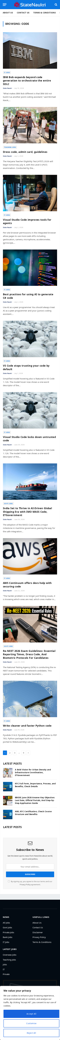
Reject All (31, 1033)
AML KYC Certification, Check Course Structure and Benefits (33, 813)
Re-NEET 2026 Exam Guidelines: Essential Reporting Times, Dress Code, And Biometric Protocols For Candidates (29, 654)
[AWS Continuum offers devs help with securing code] (30, 556)
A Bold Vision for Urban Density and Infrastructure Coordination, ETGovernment (33, 772)
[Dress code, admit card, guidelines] (30, 125)
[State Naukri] (30, 4)
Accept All (31, 1013)
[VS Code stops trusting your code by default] (30, 339)
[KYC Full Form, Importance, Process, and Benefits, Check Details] (7, 786)
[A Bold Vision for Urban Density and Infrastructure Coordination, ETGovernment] (7, 772)
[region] (30, 1013)
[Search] (55, 4)
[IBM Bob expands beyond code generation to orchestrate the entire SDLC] (30, 50)
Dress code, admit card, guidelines (25, 152)
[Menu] (4, 4)
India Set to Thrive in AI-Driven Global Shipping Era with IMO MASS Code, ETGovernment (27, 511)
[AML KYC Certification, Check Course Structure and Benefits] (7, 814)
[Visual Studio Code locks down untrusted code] (30, 410)
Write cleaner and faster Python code (27, 725)
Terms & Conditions (44, 12)
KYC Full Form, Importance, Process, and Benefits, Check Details (35, 785)
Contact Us (23, 12)
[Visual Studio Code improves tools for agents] (30, 193)
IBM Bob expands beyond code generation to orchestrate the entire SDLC (27, 80)
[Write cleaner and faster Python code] (30, 699)
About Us (8, 12)
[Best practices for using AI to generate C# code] (30, 268)
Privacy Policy (25, 884)
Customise (31, 1023)
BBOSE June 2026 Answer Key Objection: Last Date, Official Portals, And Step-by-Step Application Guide (35, 800)
